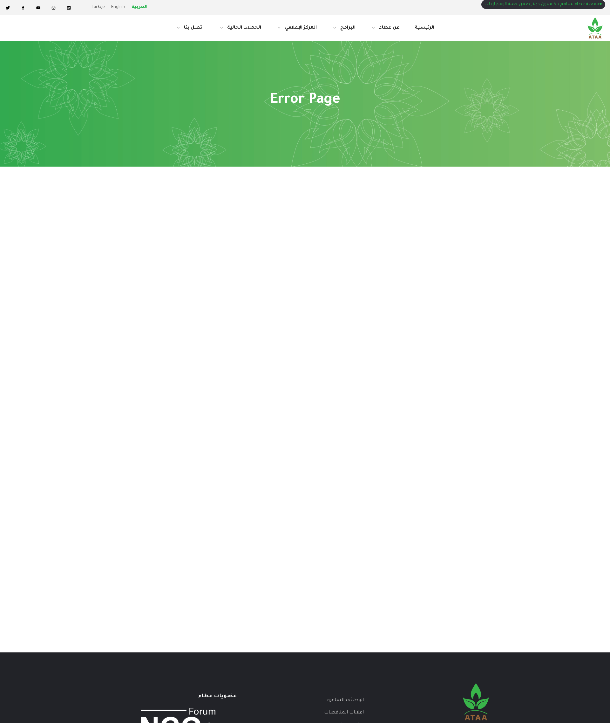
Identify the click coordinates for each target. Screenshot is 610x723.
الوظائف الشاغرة (345, 700)
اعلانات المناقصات (344, 712)
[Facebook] (23, 8)
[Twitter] (8, 8)
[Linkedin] (69, 8)
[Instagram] (53, 8)
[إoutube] (38, 8)
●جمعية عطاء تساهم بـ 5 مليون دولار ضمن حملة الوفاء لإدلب (543, 4)
